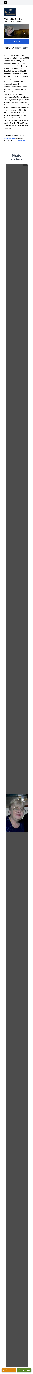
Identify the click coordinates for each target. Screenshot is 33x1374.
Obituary (9, 48)
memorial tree (9, 138)
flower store (20, 140)
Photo (18, 48)
